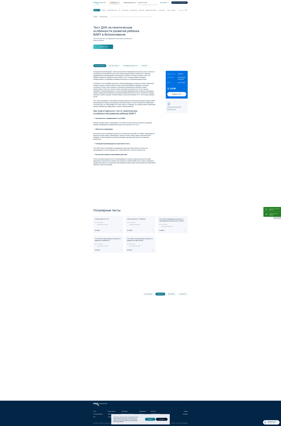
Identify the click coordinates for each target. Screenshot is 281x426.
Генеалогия (141, 10)
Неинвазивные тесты (112, 10)
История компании (98, 414)
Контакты (173, 10)
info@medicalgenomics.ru (130, 2)
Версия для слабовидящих (179, 2)
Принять (150, 419)
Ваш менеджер (148, 294)
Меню (95, 10)
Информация (142, 411)
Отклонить (162, 419)
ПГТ (120, 10)
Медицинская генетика (150, 10)
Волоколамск (163, 2)
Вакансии (110, 414)
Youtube (186, 411)
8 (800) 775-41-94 (142, 2)
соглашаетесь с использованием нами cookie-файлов (125, 421)
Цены (168, 10)
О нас (94, 411)
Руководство (182, 294)
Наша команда (111, 411)
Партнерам (124, 411)
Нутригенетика (133, 10)
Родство (104, 10)
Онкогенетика (125, 10)
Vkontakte (185, 414)
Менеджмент (171, 294)
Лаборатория (160, 294)
